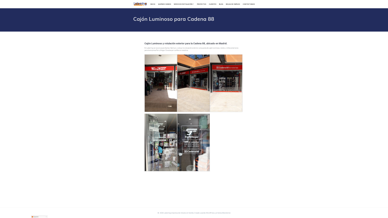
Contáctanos (249, 4)
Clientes (212, 4)
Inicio (152, 4)
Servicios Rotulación (183, 4)
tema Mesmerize (224, 213)
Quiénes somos (164, 4)
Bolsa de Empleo (233, 4)
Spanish (35, 216)
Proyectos (201, 4)
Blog (221, 4)
